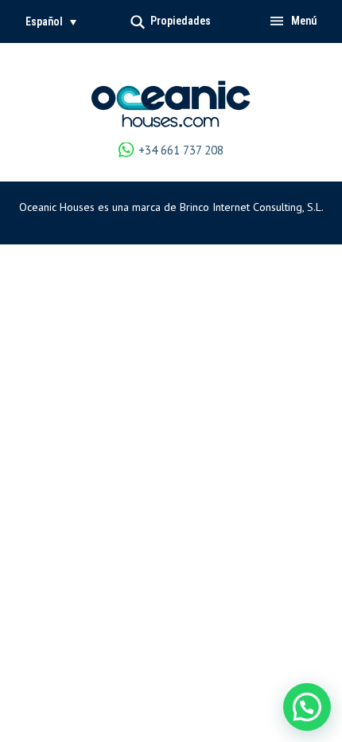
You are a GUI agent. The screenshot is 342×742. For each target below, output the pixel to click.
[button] (50, 21)
